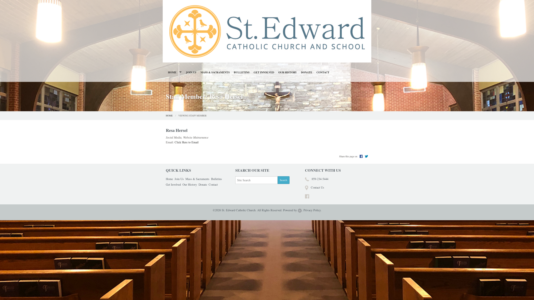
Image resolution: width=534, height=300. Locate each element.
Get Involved (264, 72)
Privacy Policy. (312, 210)
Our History (287, 72)
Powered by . (293, 210)
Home (172, 72)
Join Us (191, 72)
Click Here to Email (187, 142)
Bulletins (241, 72)
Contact (322, 72)
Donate (306, 72)
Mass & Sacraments (215, 72)
